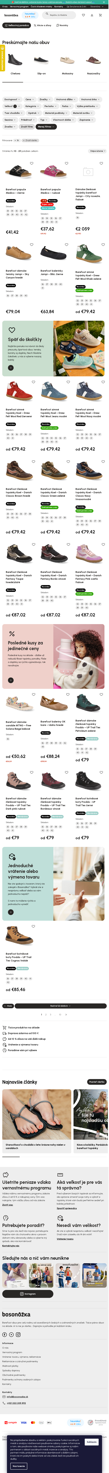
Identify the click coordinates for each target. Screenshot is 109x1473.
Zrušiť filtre (27, 126)
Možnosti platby (10, 1366)
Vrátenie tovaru (65, 1239)
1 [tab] (11, 1156)
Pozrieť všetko (96, 1081)
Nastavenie (19, 1466)
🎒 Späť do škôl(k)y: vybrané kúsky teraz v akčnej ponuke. (37, 2)
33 (8, 211)
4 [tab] (75, 82)
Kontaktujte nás (10, 1245)
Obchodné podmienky (13, 1375)
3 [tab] (54, 82)
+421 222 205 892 (16, 1403)
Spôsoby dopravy (11, 1370)
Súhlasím (92, 1442)
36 (18, 140)
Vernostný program (19, 7)
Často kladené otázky (41, 7)
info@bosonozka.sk (17, 1396)
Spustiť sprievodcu (67, 1208)
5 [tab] (96, 82)
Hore (9, 1006)
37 (25, 211)
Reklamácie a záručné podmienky (20, 1361)
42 (26, 215)
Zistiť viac (7, 1205)
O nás (5, 7)
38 (8, 215)
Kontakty (58, 7)
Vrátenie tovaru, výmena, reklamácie (21, 1357)
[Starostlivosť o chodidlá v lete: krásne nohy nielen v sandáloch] (36, 1114)
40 (17, 215)
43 (43, 747)
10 (60, 1014)
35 (17, 211)
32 (78, 301)
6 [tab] (98, 1156)
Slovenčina (95, 7)
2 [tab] (33, 82)
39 (12, 215)
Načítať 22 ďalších (59, 1006)
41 (21, 215)
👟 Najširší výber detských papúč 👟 (79, 2)
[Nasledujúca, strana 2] (66, 1014)
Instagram (30, 1293)
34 (12, 211)
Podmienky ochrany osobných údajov (21, 1379)
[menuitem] (16, 25)
